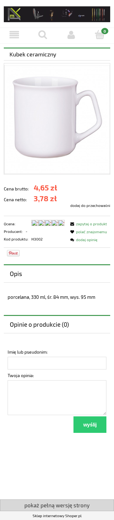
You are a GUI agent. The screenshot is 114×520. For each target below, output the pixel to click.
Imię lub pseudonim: (28, 352)
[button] (14, 35)
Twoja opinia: (21, 375)
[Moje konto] (71, 35)
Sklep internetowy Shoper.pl (57, 515)
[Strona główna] (57, 13)
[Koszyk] (100, 34)
